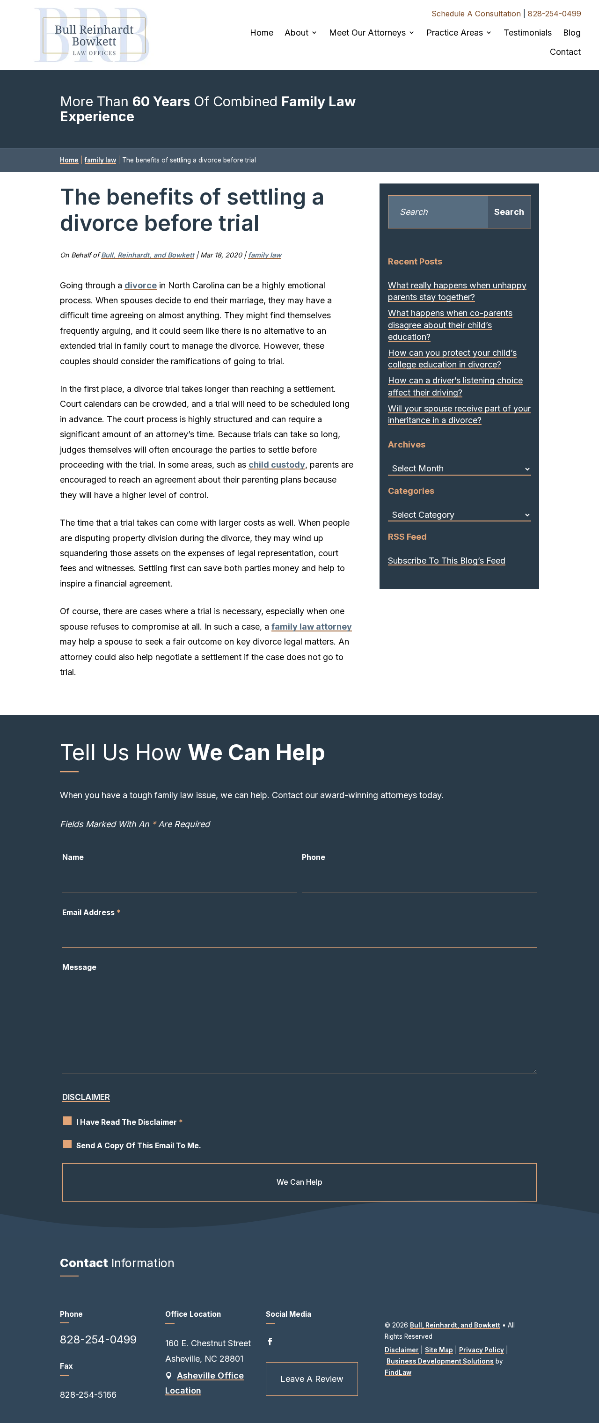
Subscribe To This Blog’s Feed (446, 560)
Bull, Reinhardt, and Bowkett (147, 255)
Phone (313, 857)
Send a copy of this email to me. (138, 1145)
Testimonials (528, 32)
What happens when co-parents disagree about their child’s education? (450, 324)
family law (264, 255)
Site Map (439, 1350)
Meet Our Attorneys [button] (367, 32)
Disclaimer (86, 1097)
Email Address (91, 912)
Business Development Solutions (440, 1361)
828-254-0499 (554, 13)
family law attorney (311, 626)
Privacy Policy (481, 1350)
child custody (276, 464)
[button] (585, 1350)
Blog (572, 32)
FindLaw (398, 1372)
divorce (140, 285)
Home (261, 32)
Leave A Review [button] (311, 1379)
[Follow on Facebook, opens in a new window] (270, 1341)
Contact (565, 52)
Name (73, 857)
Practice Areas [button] (454, 32)
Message (79, 967)
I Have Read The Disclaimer (129, 1122)
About (296, 32)
